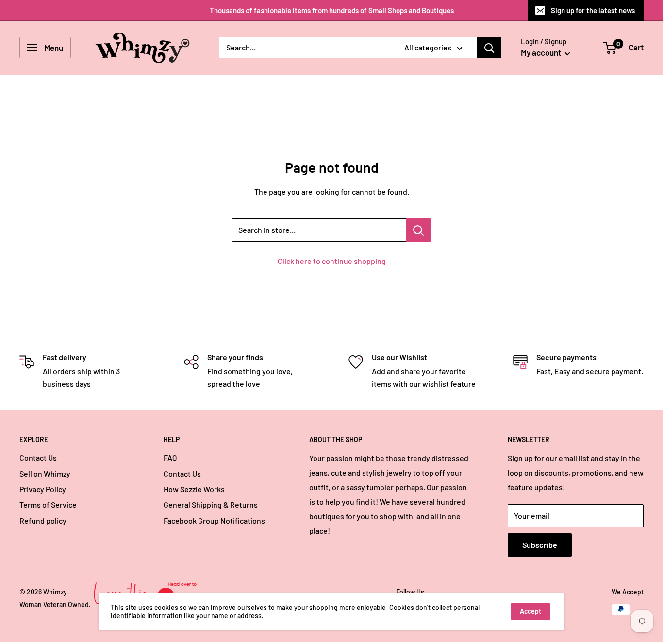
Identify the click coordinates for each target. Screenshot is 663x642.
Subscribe (539, 544)
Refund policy (42, 520)
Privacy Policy (42, 489)
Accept (530, 611)
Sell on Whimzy (44, 473)
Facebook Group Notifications (214, 520)
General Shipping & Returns (211, 504)
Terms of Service (48, 504)
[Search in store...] (418, 230)
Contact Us (38, 457)
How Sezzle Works (194, 489)
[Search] (489, 47)
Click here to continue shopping (332, 260)
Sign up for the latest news (593, 10)
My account (542, 52)
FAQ (170, 457)
